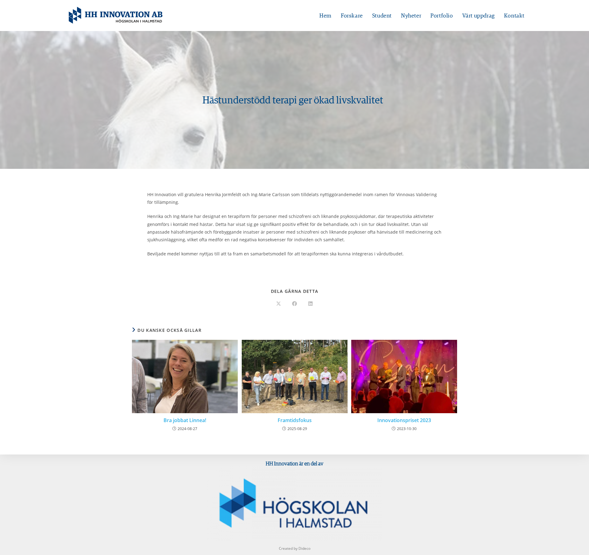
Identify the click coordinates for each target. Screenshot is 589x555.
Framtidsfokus (295, 420)
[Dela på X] (278, 304)
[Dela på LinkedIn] (310, 304)
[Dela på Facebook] (294, 304)
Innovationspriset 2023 (404, 420)
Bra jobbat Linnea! (185, 420)
